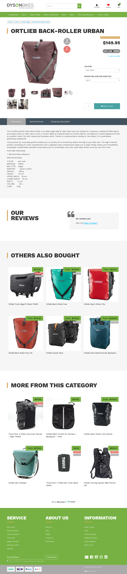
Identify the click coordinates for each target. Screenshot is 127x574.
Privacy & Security (90, 534)
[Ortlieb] (111, 51)
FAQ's (86, 530)
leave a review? (91, 223)
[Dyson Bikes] (20, 6)
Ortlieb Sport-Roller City (94, 304)
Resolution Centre (13, 545)
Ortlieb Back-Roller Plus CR (20, 353)
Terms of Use (88, 545)
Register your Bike (13, 541)
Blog (47, 530)
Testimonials (50, 541)
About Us (49, 527)
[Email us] (86, 556)
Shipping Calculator (60, 121)
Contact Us (49, 538)
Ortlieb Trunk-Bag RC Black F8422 (23, 304)
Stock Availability (90, 541)
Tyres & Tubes (103, 15)
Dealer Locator (89, 527)
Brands (48, 534)
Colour (88, 66)
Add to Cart (108, 106)
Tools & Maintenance (85, 15)
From (72, 269)
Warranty (10, 548)
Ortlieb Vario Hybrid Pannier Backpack (100, 353)
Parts (64, 15)
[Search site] (79, 5)
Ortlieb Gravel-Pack (54, 353)
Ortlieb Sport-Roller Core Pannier (98, 434)
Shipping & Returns (90, 538)
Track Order (11, 538)
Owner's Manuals (12, 530)
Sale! (72, 15)
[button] (113, 56)
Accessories (13, 15)
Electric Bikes (35, 15)
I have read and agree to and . (27, 561)
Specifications (36, 121)
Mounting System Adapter (97, 76)
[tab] (16, 121)
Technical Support (13, 534)
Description (16, 121)
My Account (11, 527)
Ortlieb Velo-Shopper (17, 483)
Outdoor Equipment (51, 15)
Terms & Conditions (28, 561)
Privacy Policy (40, 561)
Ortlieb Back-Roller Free (56, 304)
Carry (24, 15)
